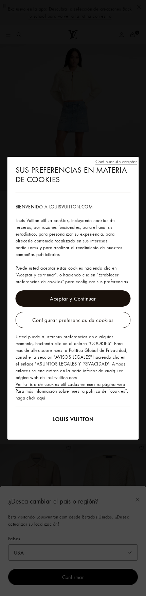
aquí (41, 398)
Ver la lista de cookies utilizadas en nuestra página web (70, 384)
